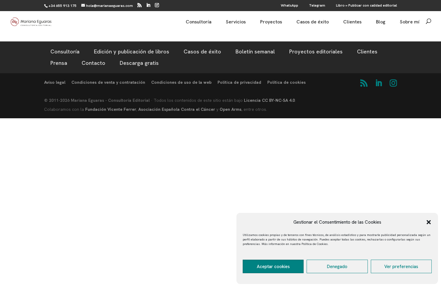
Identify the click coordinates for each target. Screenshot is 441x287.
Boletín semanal (255, 51)
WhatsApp (289, 6)
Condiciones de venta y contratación (108, 82)
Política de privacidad (239, 82)
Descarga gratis (139, 62)
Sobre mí (409, 22)
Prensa (58, 62)
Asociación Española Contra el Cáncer (176, 109)
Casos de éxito (312, 22)
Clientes (352, 22)
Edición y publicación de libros (131, 51)
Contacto (93, 62)
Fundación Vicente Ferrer (110, 109)
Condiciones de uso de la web (181, 82)
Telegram (317, 6)
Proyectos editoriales (316, 51)
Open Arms (231, 109)
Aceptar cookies (273, 267)
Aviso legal (54, 82)
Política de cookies (286, 82)
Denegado (337, 267)
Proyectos (271, 22)
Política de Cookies (315, 244)
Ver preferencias (401, 267)
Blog (381, 22)
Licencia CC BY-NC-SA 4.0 (269, 100)
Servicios (236, 22)
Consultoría (199, 22)
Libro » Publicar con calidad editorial (366, 6)
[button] (429, 222)
